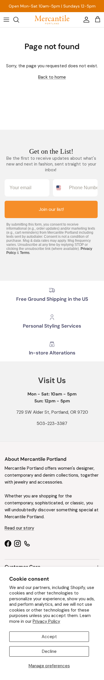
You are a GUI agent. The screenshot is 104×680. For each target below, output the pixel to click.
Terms (24, 253)
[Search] (19, 19)
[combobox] (59, 187)
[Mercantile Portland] (52, 19)
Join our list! (51, 209)
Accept (49, 637)
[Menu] (6, 19)
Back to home (52, 77)
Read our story (19, 528)
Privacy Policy (46, 621)
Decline (49, 651)
